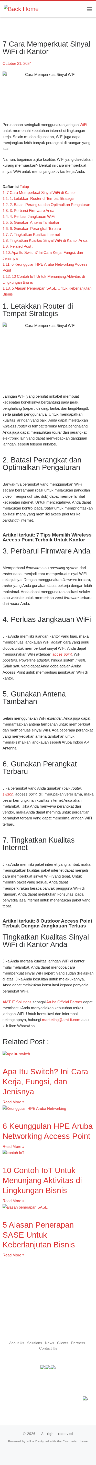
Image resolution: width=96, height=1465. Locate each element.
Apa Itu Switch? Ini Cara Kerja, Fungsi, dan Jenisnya (45, 1081)
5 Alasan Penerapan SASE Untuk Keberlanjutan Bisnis (39, 1234)
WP (29, 1441)
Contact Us (48, 1348)
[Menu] (89, 9)
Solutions (34, 1343)
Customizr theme (75, 1441)
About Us (16, 1343)
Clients (62, 1343)
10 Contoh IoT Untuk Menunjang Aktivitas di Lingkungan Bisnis (42, 1180)
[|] (21, 9)
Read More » (13, 1102)
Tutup (24, 186)
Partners (78, 1343)
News (49, 1343)
